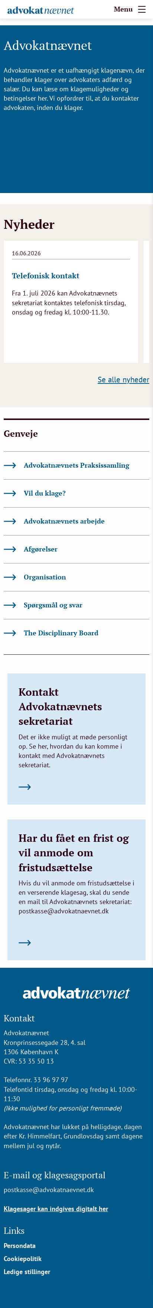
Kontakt (19, 1018)
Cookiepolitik (23, 1258)
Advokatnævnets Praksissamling (76, 465)
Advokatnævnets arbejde (64, 520)
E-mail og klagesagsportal (54, 1175)
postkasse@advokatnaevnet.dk (49, 1189)
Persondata (20, 1245)
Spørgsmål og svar (53, 604)
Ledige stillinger (27, 1271)
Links (14, 1230)
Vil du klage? (45, 493)
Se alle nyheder (123, 380)
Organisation (45, 576)
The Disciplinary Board (61, 632)
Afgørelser (41, 548)
